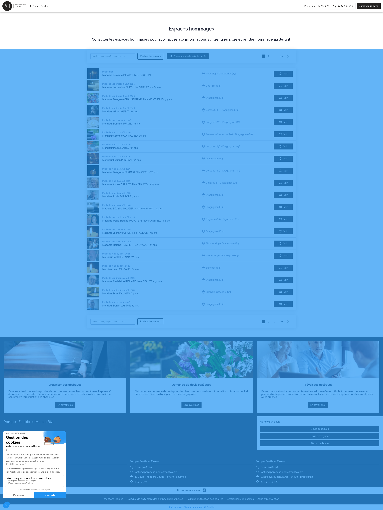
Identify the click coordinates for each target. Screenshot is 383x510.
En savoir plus (66, 406)
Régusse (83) (213, 219)
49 (281, 56)
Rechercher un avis (150, 56)
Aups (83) (211, 73)
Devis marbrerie (320, 443)
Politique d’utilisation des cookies (205, 499)
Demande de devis (368, 6)
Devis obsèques (320, 428)
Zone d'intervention (268, 499)
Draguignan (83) (227, 73)
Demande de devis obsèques (191, 384)
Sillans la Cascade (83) (218, 292)
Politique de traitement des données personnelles (155, 499)
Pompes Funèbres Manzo (144, 461)
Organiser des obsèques (65, 384)
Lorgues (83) (213, 122)
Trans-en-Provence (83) (219, 134)
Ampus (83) (212, 255)
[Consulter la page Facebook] (204, 490)
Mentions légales (113, 499)
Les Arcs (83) (213, 85)
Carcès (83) (212, 110)
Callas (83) (212, 182)
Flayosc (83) (213, 243)
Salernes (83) (213, 267)
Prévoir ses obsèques (318, 384)
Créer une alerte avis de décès (190, 56)
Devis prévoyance (320, 436)
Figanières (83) (231, 219)
